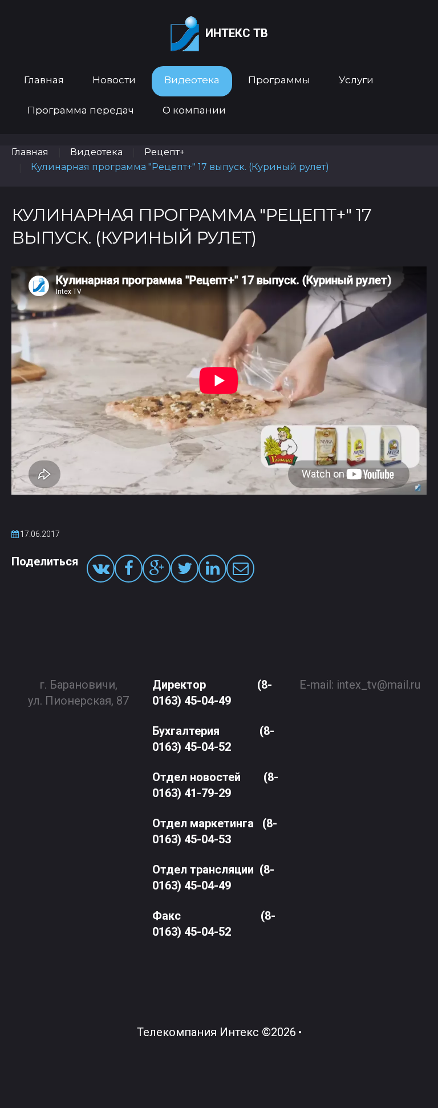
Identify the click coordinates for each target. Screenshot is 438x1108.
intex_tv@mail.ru (378, 685)
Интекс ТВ (236, 33)
